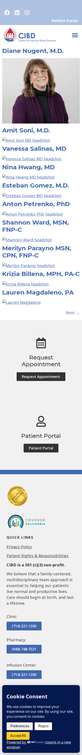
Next (73, 312)
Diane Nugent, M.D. (33, 50)
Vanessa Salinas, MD (34, 148)
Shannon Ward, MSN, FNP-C (35, 226)
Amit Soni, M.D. (26, 130)
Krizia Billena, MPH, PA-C (41, 274)
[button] (75, 35)
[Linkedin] (17, 12)
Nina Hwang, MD (28, 167)
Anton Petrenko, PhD (36, 204)
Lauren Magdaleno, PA (38, 292)
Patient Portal (65, 21)
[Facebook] (7, 12)
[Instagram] (27, 12)
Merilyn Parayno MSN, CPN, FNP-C (36, 251)
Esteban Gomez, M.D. (35, 185)
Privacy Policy (19, 546)
